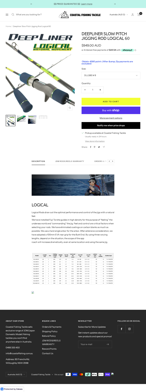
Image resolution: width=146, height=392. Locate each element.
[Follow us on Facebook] (121, 329)
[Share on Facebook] (90, 147)
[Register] (108, 344)
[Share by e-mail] (104, 147)
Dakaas (19, 389)
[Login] (132, 14)
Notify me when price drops (111, 125)
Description (38, 161)
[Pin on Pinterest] (94, 147)
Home (8, 26)
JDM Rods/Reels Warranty (69, 161)
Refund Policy (49, 336)
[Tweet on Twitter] (99, 147)
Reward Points (49, 348)
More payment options (111, 118)
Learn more (86, 4)
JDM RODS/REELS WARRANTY (51, 342)
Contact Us (47, 353)
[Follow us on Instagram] (129, 329)
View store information (95, 141)
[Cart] (138, 14)
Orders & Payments (104, 161)
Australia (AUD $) (117, 14)
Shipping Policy (49, 331)
